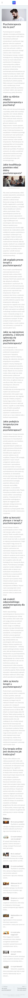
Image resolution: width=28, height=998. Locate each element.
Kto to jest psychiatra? (17, 822)
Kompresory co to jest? (17, 898)
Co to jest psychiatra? (17, 866)
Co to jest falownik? (16, 966)
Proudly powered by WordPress (9, 994)
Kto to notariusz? (16, 853)
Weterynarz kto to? (16, 883)
